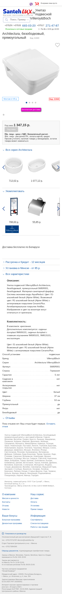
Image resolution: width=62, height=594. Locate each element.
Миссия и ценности (10, 498)
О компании (8, 494)
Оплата (34, 502)
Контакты (6, 502)
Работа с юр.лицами (39, 527)
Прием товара (37, 509)
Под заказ (11, 129)
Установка (35, 506)
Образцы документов (10, 551)
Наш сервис (37, 494)
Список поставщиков (39, 523)
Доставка (34, 498)
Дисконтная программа (12, 523)
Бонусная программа (11, 520)
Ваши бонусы (9, 515)
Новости (5, 509)
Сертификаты (37, 520)
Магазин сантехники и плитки (18, 15)
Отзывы (5, 506)
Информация (38, 515)
